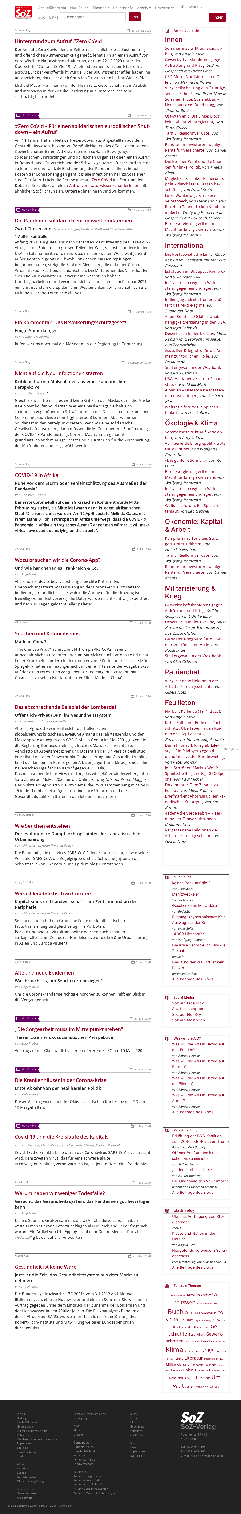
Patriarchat (24, 1435)
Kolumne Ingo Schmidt (88, 1484)
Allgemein (21, 622)
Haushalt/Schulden (85, 1451)
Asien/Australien (24, 814)
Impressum (137, 1451)
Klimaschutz (192, 1351)
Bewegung (80, 1418)
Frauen (198, 1327)
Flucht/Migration (27, 1422)
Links (133, 1447)
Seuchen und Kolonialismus (47, 633)
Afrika (21, 1464)
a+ (223, 759)
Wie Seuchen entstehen (42, 826)
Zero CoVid (102, 179)
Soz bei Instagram (188, 1008)
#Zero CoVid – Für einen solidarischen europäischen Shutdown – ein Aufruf (82, 129)
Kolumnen (80, 1472)
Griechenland (192, 1341)
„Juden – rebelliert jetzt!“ (194, 1169)
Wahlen (200, 1386)
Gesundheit (196, 1334)
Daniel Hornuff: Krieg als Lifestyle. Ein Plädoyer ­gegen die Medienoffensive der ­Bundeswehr (195, 751)
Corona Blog (22, 30)
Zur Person (137, 1435)
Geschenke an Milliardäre (194, 905)
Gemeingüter (82, 1442)
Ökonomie (196, 1364)
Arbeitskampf (199, 1295)
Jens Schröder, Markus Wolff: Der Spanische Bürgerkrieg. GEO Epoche (195, 773)
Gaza (206, 1327)
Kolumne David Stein (86, 1480)
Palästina (211, 1365)
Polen (188, 1370)
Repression (24, 1443)
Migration (209, 1358)
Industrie (79, 1455)
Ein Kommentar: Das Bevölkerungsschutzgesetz (70, 322)
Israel (205, 1341)
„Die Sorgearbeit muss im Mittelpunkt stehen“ (69, 1029)
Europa (221, 1320)
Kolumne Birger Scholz (88, 1476)
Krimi (133, 1418)
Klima (174, 1349)
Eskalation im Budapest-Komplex (195, 271)
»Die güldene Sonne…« (186, 460)
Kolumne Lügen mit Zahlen (90, 1489)
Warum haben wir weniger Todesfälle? (60, 1193)
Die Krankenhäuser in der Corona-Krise (60, 1080)
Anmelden (65, 1506)
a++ (224, 764)
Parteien (176, 1370)
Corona (191, 1312)
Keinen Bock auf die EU (192, 882)
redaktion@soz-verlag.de (207, 1456)
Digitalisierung (203, 1320)
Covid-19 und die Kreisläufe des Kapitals (61, 1136)
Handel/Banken (83, 1447)
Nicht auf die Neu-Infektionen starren (59, 373)
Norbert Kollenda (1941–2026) (192, 711)
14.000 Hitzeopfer (188, 933)
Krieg (207, 1350)
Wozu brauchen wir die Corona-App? (57, 560)
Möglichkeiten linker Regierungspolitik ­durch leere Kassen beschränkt (195, 184)
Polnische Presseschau (210, 1370)
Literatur (193, 1358)
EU (214, 1320)
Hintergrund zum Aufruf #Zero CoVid (58, 41)
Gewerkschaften (27, 1493)
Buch (175, 1311)
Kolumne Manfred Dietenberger (94, 1493)
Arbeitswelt (22, 1182)
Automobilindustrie (207, 1303)
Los (135, 17)
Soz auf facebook (188, 1003)
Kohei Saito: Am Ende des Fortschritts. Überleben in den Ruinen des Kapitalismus (193, 728)
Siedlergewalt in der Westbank (193, 367)
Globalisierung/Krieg (30, 1481)
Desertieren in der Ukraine (189, 333)
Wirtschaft (212, 1387)
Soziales (22, 1448)
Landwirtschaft (83, 1464)
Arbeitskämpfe (26, 1489)
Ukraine (203, 1377)
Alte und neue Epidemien (44, 972)
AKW (76, 1426)
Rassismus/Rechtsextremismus (37, 1439)
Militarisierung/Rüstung (32, 1431)
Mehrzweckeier (185, 894)
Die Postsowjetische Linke (189, 254)
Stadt (20, 1456)
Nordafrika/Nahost (29, 1477)
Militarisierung (177, 1364)
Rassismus (177, 1378)
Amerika (180, 1295)
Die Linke (186, 1320)
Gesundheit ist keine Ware (45, 1266)
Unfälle (78, 1434)
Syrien (191, 1378)
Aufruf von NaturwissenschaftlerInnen (104, 185)
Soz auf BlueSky (186, 1014)
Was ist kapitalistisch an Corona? (53, 893)
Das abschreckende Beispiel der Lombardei (65, 707)
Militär (220, 1358)
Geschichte (137, 1426)
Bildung (22, 1418)
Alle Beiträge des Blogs (192, 979)
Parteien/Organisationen (89, 1414)
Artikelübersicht (52, 7)
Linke (179, 1358)
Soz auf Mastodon (188, 1020)
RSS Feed (136, 1456)
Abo (132, 1443)
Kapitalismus (218, 1341)
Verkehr (189, 1386)
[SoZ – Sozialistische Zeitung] (23, 12)
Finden (217, 17)
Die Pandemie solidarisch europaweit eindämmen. (74, 220)
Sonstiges (136, 1431)
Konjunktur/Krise (84, 1459)
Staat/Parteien (26, 1452)
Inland (21, 1414)
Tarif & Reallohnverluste (187, 133)
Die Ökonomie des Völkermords (200, 1181)
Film (175, 1327)
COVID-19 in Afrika (36, 475)
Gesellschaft (25, 1426)
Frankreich (186, 1327)
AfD (172, 1295)
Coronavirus (207, 1313)
